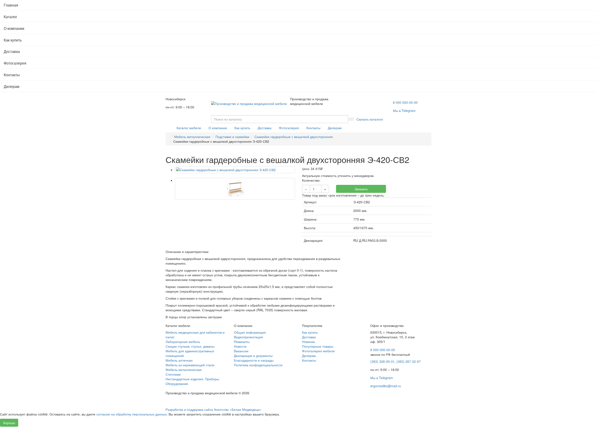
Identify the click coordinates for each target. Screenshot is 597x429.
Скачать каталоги (370, 119)
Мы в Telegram (381, 377)
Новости (240, 346)
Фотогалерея (15, 63)
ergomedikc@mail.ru (385, 386)
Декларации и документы (253, 355)
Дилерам (11, 86)
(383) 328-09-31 (382, 361)
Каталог (10, 16)
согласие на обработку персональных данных (131, 414)
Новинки (308, 341)
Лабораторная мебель (183, 341)
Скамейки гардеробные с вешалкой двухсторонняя (293, 136)
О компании (14, 28)
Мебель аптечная (179, 360)
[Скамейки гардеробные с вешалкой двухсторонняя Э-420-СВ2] (235, 169)
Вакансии (241, 351)
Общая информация (250, 332)
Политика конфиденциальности (258, 365)
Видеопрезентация (248, 337)
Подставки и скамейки (232, 136)
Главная (11, 5)
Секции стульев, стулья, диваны (190, 346)
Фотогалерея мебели (318, 351)
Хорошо (9, 422)
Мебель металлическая (192, 136)
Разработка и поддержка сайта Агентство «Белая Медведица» (213, 409)
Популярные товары (317, 346)
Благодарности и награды (254, 360)
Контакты (12, 74)
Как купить (13, 40)
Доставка (12, 51)
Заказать (361, 189)
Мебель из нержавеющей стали (190, 365)
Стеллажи (173, 374)
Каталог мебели (189, 127)
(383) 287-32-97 (408, 361)
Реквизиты (242, 341)
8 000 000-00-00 (405, 102)
